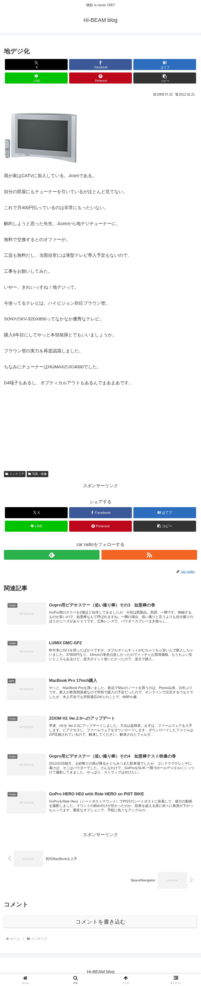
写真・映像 (39, 474)
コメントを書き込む (100, 922)
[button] (164, 78)
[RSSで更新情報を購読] (149, 555)
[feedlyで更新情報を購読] (52, 555)
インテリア (16, 474)
